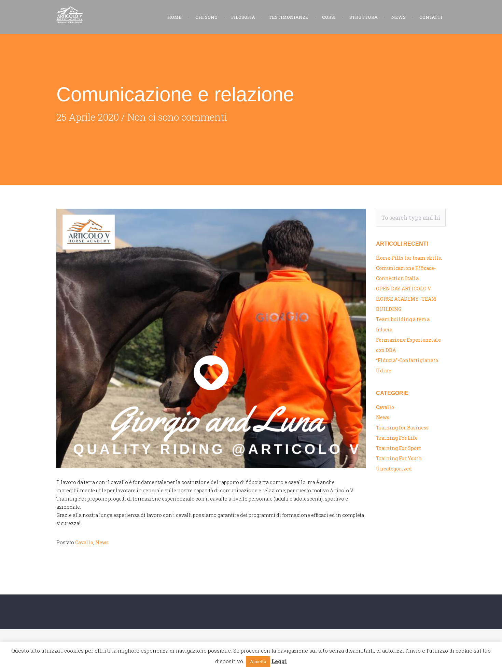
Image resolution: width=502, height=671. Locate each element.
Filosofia (243, 17)
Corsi (329, 17)
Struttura (363, 17)
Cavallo (84, 542)
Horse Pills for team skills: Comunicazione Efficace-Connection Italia (409, 268)
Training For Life (397, 438)
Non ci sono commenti (177, 117)
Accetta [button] (258, 661)
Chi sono (206, 17)
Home (174, 17)
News (398, 17)
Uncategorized (394, 468)
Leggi (279, 661)
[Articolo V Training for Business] (91, 14)
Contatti (430, 17)
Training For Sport (398, 448)
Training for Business (402, 427)
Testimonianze (288, 17)
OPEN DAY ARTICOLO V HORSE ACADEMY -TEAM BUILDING (406, 298)
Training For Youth (399, 458)
